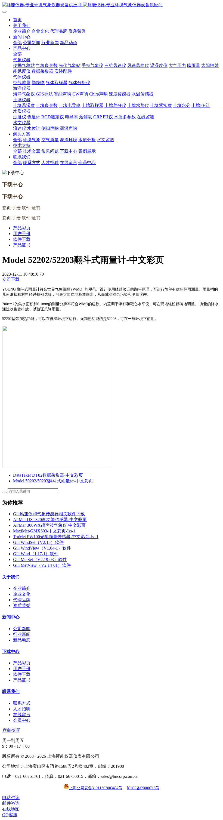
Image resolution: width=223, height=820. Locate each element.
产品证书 (21, 245)
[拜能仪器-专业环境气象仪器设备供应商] (111, 5)
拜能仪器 (11, 730)
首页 (17, 19)
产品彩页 (21, 228)
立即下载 (11, 279)
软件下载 (21, 239)
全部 (17, 42)
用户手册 (21, 233)
